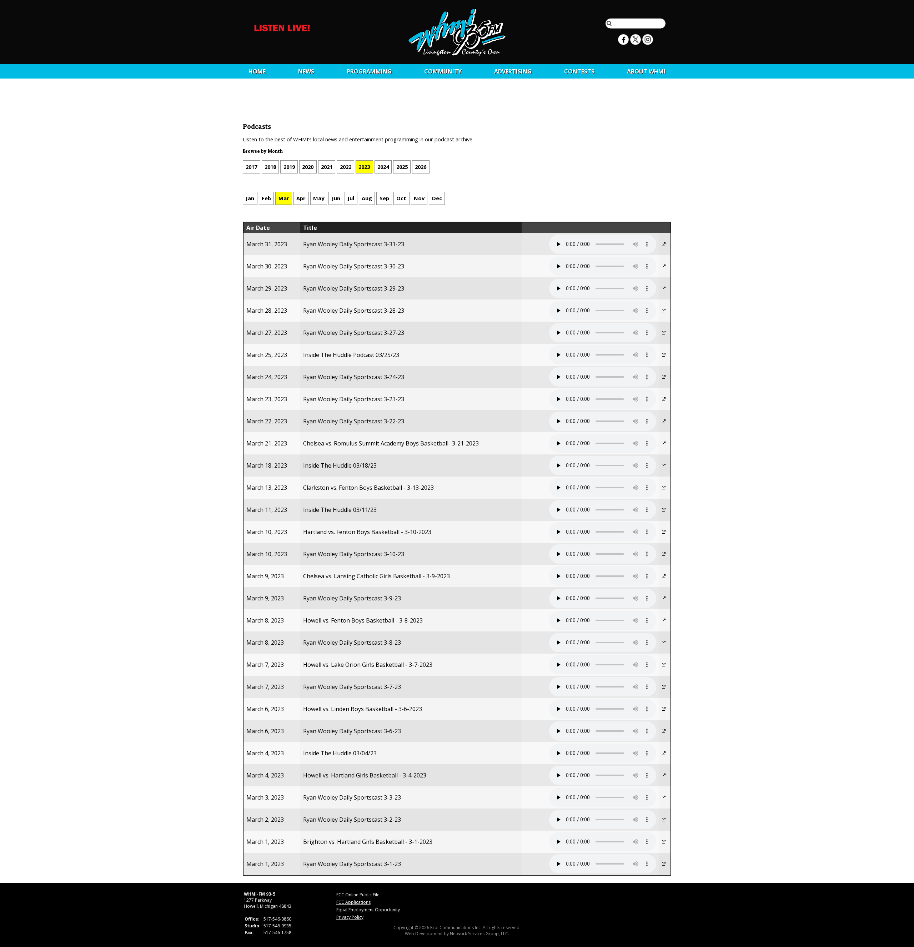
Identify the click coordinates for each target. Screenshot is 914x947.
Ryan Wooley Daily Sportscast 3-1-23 (352, 864)
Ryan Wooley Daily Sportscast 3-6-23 (352, 731)
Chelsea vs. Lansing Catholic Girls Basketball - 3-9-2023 (376, 576)
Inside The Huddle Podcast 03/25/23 (351, 355)
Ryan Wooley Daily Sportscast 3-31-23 (353, 244)
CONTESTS (579, 71)
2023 (364, 166)
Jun (336, 198)
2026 (420, 166)
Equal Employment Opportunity (368, 910)
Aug (367, 198)
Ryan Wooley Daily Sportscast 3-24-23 (353, 377)
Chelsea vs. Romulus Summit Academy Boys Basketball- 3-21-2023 (391, 443)
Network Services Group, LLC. (479, 934)
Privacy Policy (349, 917)
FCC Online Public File (358, 895)
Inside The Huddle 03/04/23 (340, 753)
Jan (250, 198)
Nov (419, 198)
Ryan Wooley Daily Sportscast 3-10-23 (353, 554)
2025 (402, 166)
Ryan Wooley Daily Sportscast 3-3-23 (352, 797)
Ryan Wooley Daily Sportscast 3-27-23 (353, 333)
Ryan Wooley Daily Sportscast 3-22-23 (353, 421)
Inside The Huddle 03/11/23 (340, 510)
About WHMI (646, 71)
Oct (401, 198)
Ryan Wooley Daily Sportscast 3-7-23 (352, 687)
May (318, 198)
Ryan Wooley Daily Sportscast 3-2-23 (352, 819)
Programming (369, 71)
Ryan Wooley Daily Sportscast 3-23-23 (353, 399)
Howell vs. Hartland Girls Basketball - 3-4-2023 (364, 775)
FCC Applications (353, 902)
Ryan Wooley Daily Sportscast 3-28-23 (353, 310)
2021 (326, 166)
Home (257, 71)
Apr (301, 198)
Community (443, 71)
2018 (270, 166)
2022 (345, 166)
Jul (350, 198)
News (306, 71)
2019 (289, 166)
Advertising (513, 71)
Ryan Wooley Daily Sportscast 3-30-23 (353, 266)
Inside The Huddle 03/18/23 (340, 465)
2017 (251, 166)
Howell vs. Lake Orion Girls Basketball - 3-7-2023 (367, 665)
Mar (283, 198)
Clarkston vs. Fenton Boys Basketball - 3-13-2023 (368, 488)
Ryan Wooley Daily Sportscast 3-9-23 (352, 598)
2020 (307, 166)
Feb (266, 198)
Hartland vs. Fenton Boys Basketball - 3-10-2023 (367, 532)
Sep (384, 198)
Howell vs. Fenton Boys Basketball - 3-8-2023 (363, 620)
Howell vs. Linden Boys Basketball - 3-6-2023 (362, 709)
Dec (437, 198)
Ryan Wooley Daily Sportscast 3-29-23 (353, 288)
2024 (383, 166)
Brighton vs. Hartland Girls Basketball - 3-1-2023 (367, 842)
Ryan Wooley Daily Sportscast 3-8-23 (352, 642)
